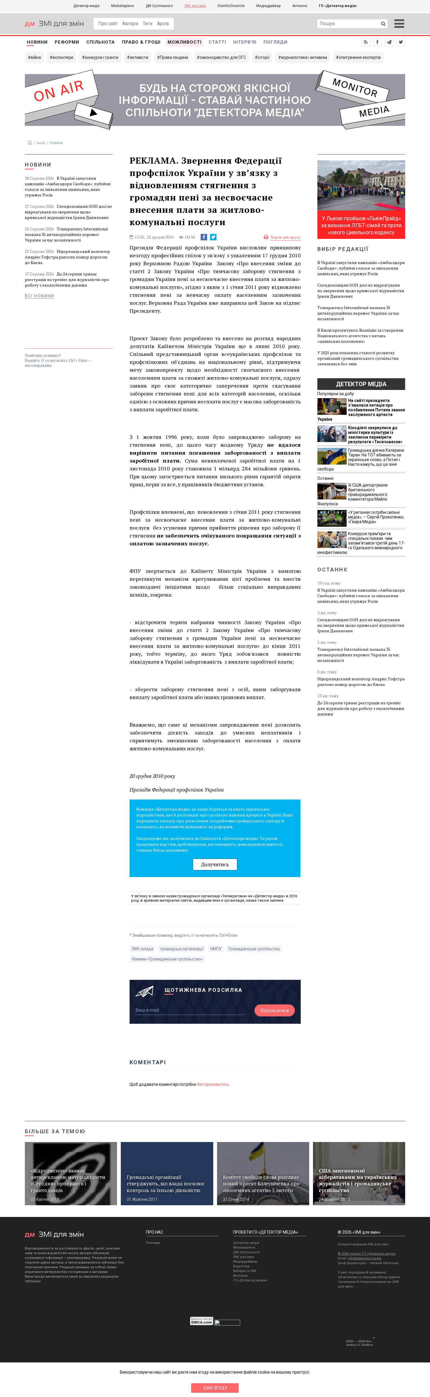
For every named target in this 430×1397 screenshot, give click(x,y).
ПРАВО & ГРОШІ (141, 42)
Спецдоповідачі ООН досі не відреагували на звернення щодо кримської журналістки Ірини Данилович (68, 211)
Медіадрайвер (268, 6)
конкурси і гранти (101, 57)
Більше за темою (55, 1131)
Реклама (153, 1243)
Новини (37, 42)
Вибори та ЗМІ (244, 1271)
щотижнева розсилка (204, 990)
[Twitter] (213, 237)
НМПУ (216, 948)
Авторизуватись (213, 1084)
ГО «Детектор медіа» (338, 6)
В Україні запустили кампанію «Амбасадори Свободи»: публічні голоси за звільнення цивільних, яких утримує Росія (68, 186)
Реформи (67, 42)
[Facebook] (204, 237)
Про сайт (108, 23)
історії (263, 57)
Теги (147, 23)
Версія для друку (286, 237)
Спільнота (100, 42)
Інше (41, 143)
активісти (139, 57)
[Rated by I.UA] (227, 1324)
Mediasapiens (244, 1247)
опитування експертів (360, 57)
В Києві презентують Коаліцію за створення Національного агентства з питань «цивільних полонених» (360, 335)
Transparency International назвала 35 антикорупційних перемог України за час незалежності (66, 234)
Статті (217, 42)
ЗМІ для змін (195, 6)
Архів (163, 23)
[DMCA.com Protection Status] (202, 1324)
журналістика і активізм (304, 57)
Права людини (174, 57)
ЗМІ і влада (142, 948)
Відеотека (241, 1266)
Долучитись (215, 864)
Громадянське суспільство (254, 948)
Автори (130, 23)
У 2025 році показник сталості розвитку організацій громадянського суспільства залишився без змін (357, 358)
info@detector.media (364, 1258)
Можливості (185, 42)
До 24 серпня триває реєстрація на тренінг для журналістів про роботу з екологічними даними (67, 279)
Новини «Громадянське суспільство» (167, 959)
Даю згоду (215, 1388)
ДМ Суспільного (159, 6)
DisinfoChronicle (231, 6)
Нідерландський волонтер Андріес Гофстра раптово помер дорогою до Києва (67, 257)
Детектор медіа (86, 6)
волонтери (63, 57)
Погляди (276, 42)
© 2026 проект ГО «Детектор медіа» (367, 1254)
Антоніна (299, 6)
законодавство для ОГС (223, 57)
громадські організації (182, 948)
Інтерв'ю (245, 42)
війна (36, 57)
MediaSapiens (122, 6)
